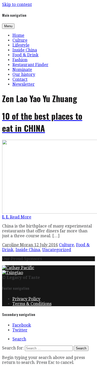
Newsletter (23, 84)
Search (19, 339)
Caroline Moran (18, 244)
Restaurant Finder (30, 64)
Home (18, 35)
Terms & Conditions (31, 303)
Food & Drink (25, 54)
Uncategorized (56, 249)
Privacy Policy (26, 298)
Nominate (22, 69)
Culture (19, 40)
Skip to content (17, 4)
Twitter (19, 330)
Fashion (19, 59)
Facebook (21, 325)
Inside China (24, 50)
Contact (19, 79)
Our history (23, 74)
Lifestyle (20, 45)
